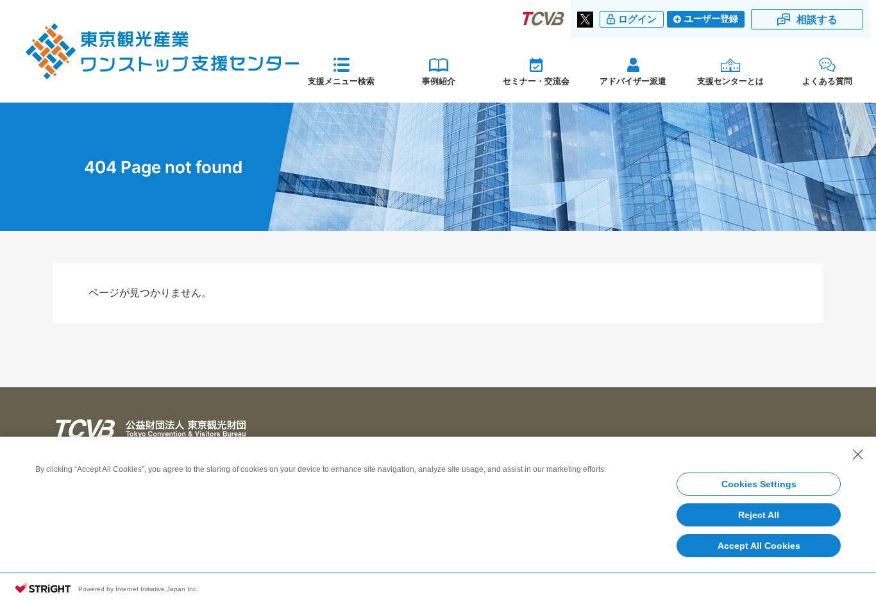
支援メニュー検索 (341, 81)
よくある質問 (827, 81)
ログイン (637, 19)
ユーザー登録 (711, 18)
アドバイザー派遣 (633, 81)
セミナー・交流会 (536, 81)
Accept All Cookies (759, 546)
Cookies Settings (758, 484)
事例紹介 (438, 81)
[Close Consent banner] (858, 454)
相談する (817, 19)
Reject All (758, 515)
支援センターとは (730, 81)
